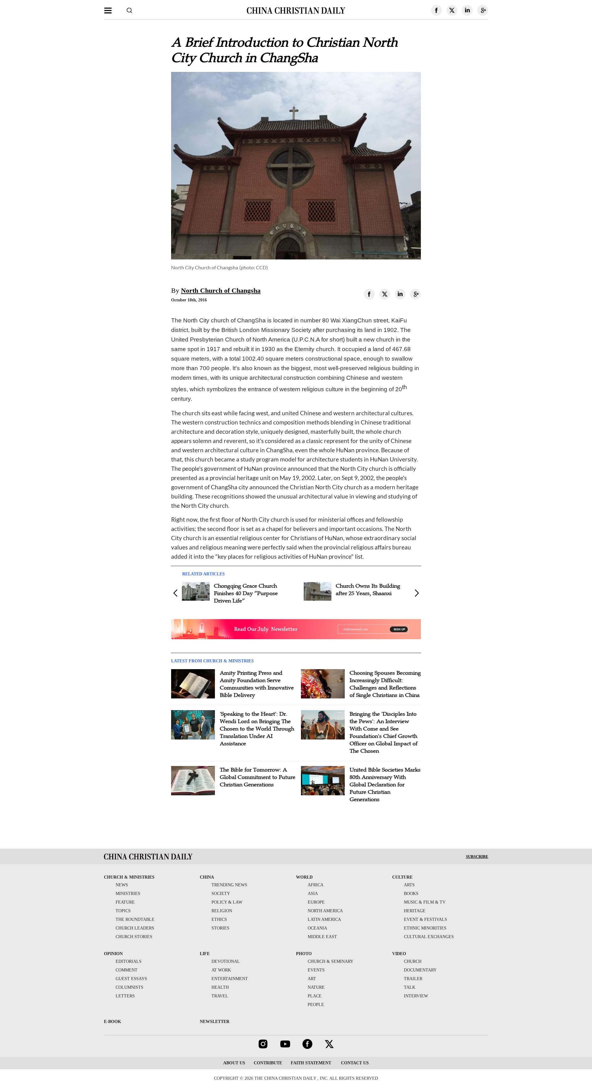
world (304, 877)
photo (304, 953)
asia (313, 893)
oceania (317, 928)
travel (220, 996)
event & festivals (425, 919)
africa (315, 885)
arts (409, 885)
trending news (229, 885)
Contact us (354, 1063)
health (220, 987)
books (411, 893)
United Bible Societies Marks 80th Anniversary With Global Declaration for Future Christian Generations (385, 784)
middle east (322, 936)
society (221, 893)
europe (316, 902)
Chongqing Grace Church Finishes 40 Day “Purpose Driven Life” (246, 593)
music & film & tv (425, 902)
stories (220, 928)
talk (409, 987)
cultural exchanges (429, 936)
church (412, 961)
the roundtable (135, 919)
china (207, 877)
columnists (129, 987)
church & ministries (129, 877)
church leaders (135, 928)
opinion (113, 953)
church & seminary (330, 961)
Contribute (268, 1063)
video (399, 953)
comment (127, 970)
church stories (134, 936)
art (312, 978)
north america (325, 911)
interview (416, 996)
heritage (415, 911)
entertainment (230, 978)
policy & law (227, 902)
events (316, 970)
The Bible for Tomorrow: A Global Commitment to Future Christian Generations (257, 777)
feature (125, 902)
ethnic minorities (425, 928)
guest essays (131, 978)
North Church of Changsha (221, 290)
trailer (413, 978)
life (205, 953)
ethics (219, 919)
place (315, 996)
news (122, 885)
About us (234, 1063)
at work (221, 970)
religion (222, 911)
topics (123, 911)
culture (402, 877)
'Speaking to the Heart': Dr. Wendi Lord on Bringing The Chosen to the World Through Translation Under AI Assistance (257, 728)
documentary (420, 970)
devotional (226, 961)
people (316, 1004)
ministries (128, 893)
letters (125, 996)
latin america (324, 919)
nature (316, 987)
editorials (129, 961)
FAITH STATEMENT (311, 1063)
